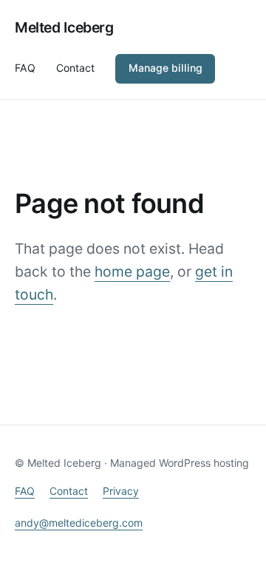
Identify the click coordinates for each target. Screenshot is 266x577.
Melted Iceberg (64, 27)
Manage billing (165, 67)
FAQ (25, 491)
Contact (69, 491)
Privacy (121, 491)
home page (132, 271)
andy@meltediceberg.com (79, 522)
